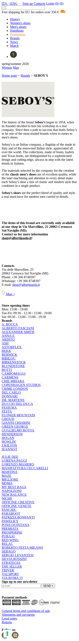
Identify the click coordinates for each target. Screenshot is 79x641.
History (15, 19)
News (14, 42)
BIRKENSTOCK (14, 362)
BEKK (6, 351)
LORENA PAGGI (14, 460)
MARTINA (9, 472)
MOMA (7, 483)
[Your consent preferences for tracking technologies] (7, 634)
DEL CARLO (11, 392)
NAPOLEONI (11, 491)
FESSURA (9, 407)
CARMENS (10, 377)
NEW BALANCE (14, 494)
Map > (10, 294)
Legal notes (9, 618)
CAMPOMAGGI (13, 373)
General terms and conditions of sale (26, 611)
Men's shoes (18, 27)
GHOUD (8, 419)
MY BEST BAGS (14, 487)
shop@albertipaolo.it (16, 238)
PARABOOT (11, 513)
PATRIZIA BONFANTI (18, 517)
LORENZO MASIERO (18, 464)
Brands (15, 38)
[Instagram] (15, 637)
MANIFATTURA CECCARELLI (25, 468)
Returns (7, 622)
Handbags (17, 30)
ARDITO (8, 339)
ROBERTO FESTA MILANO (22, 547)
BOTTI (7, 370)
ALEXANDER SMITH (18, 332)
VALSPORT (10, 574)
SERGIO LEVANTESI (17, 555)
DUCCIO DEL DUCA (17, 404)
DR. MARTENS (13, 400)
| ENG (13, 3)
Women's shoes (20, 23)
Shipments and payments (18, 614)
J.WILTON (9, 445)
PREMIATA (10, 528)
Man (16, 67)
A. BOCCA (10, 324)
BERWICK (9, 354)
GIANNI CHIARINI (16, 423)
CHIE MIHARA (13, 381)
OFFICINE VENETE (16, 506)
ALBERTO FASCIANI (18, 328)
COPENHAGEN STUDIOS (21, 385)
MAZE (6, 475)
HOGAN (8, 438)
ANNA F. (8, 336)
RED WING (10, 540)
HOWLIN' (9, 441)
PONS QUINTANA (15, 525)
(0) (57, 3)
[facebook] (13, 56)
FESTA (7, 411)
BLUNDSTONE (13, 366)
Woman (7, 67)
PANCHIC (9, 510)
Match (14, 45)
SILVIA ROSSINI (14, 559)
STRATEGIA (11, 563)
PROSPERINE (12, 532)
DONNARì (9, 396)
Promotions (17, 34)
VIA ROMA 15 (12, 578)
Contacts (39, 3)
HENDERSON (12, 434)
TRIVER (8, 570)
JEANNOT (9, 449)
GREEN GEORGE (15, 426)
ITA (5, 3)
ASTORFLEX (12, 347)
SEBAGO (9, 551)
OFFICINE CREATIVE (18, 502)
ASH (5, 343)
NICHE (7, 498)
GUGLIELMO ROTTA (18, 430)
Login (50, 3)
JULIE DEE (10, 457)
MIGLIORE (10, 479)
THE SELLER (12, 566)
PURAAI (8, 536)
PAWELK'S (10, 521)
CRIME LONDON (15, 388)
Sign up (28, 3)
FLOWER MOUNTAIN (18, 415)
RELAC (7, 544)
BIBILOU (9, 358)
